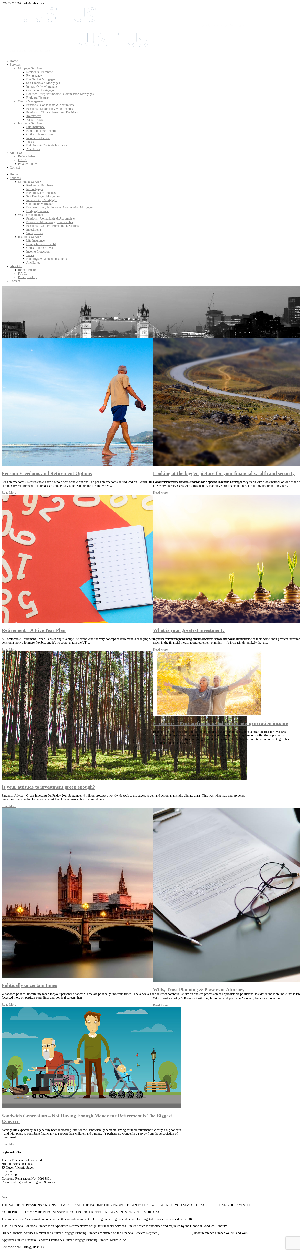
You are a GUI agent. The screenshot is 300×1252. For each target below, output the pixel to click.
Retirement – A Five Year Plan (34, 630)
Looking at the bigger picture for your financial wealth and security (224, 473)
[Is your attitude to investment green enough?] (124, 778)
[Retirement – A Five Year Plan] (124, 621)
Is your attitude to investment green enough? (48, 787)
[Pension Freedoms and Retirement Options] (124, 464)
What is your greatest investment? (189, 630)
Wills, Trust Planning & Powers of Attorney (199, 989)
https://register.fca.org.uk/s (175, 1233)
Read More (9, 492)
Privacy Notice (11, 1189)
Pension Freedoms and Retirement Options (47, 473)
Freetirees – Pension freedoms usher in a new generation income (220, 723)
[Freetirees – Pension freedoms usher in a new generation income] (210, 714)
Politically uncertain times (29, 985)
